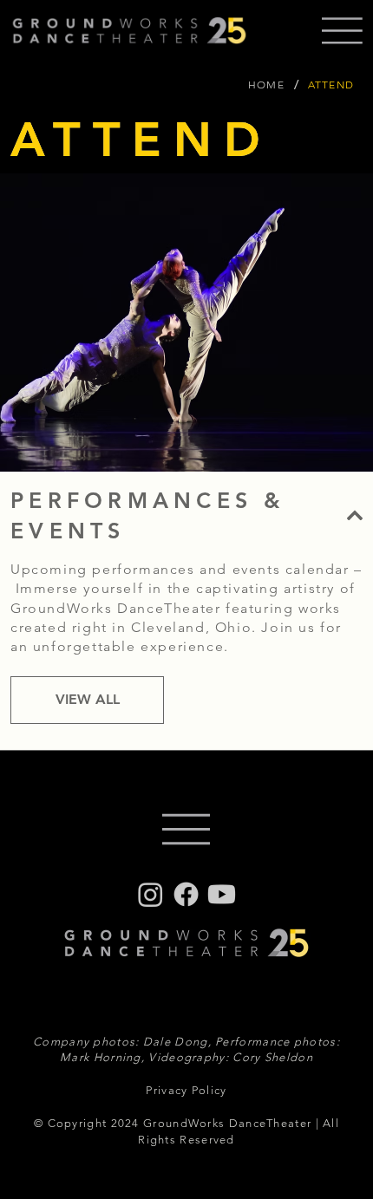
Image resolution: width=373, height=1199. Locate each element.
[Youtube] (222, 894)
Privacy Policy (186, 1090)
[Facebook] (186, 894)
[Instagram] (150, 894)
